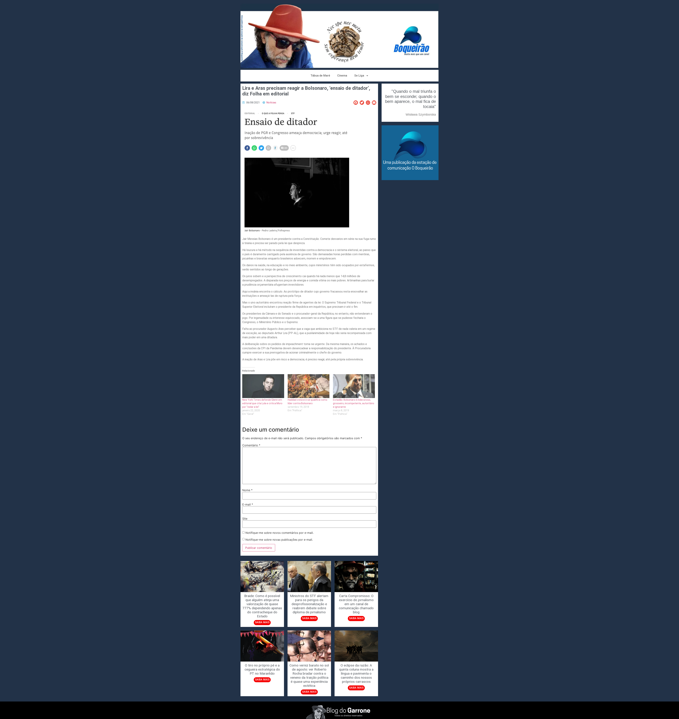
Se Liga (359, 75)
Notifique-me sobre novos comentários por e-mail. (279, 532)
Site (244, 518)
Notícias (271, 102)
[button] (355, 102)
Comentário (251, 445)
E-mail (247, 504)
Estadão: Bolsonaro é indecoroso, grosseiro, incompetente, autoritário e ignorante (353, 403)
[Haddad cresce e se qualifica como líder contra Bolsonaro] (309, 386)
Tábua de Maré (320, 75)
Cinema (342, 75)
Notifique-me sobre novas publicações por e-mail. (279, 539)
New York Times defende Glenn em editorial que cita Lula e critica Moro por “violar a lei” (262, 403)
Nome (247, 490)
